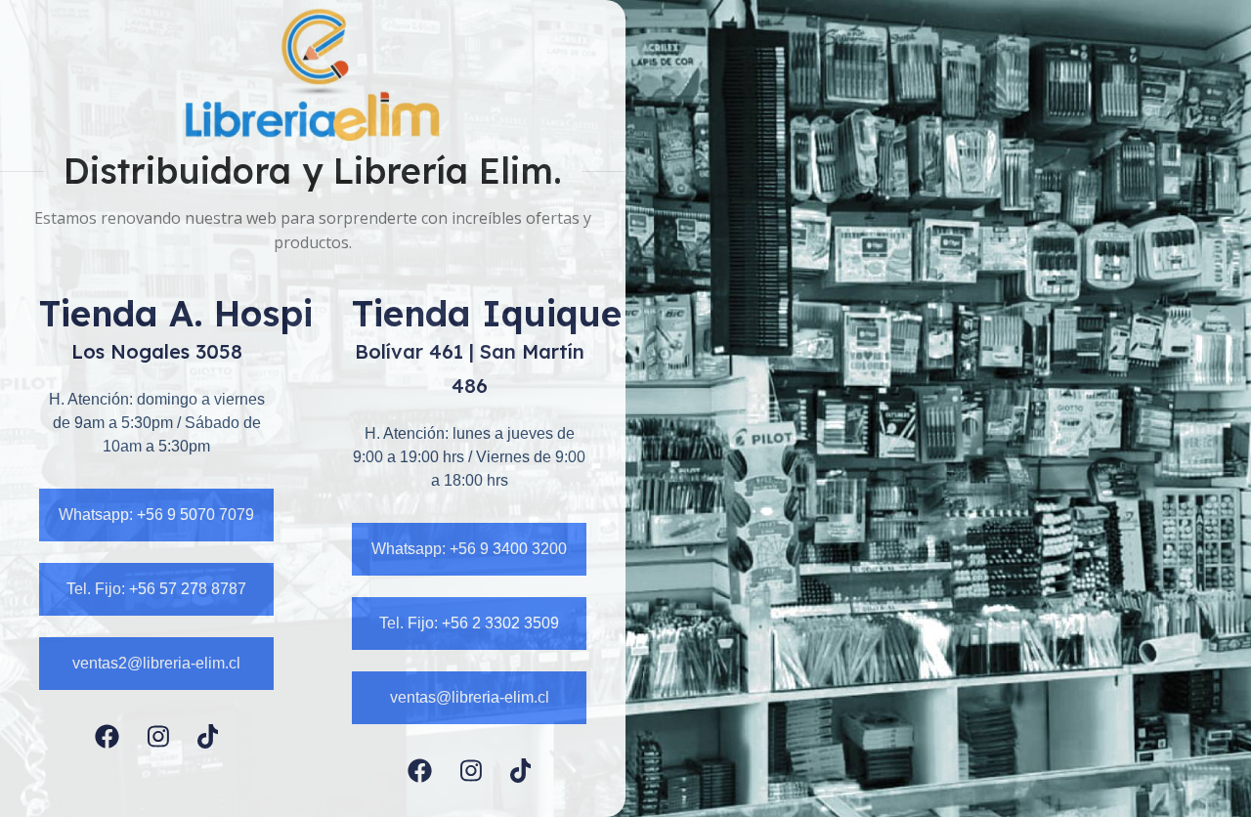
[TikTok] (208, 736)
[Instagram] (158, 736)
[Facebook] (107, 736)
